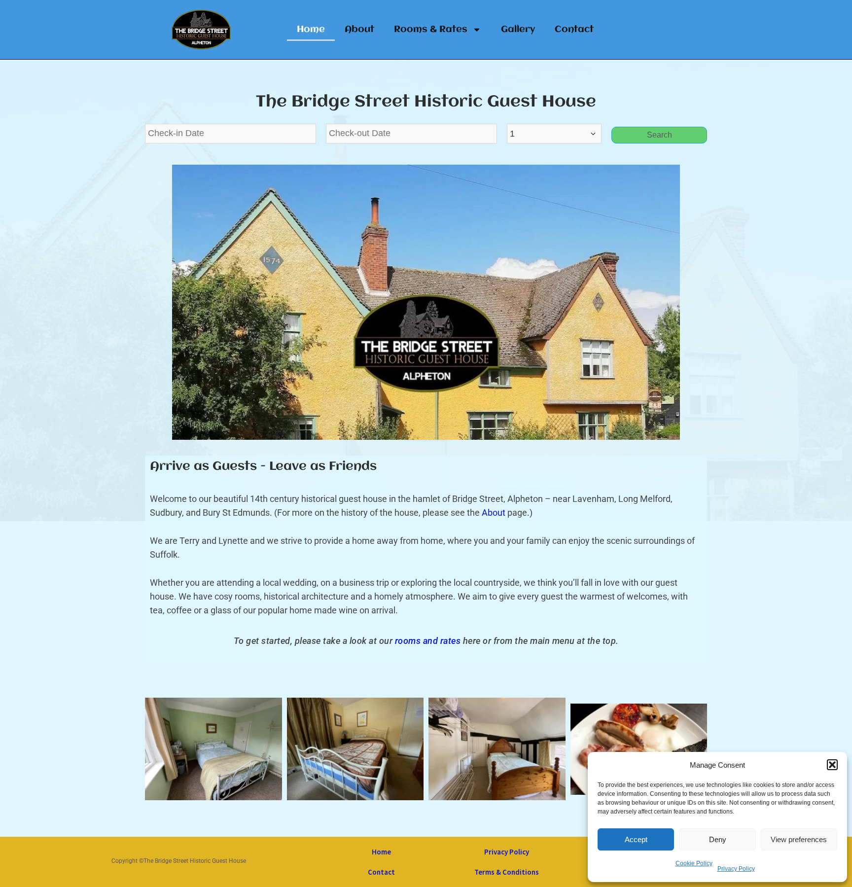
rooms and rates (428, 641)
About (359, 30)
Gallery (518, 30)
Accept (636, 839)
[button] (832, 765)
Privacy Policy (736, 868)
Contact (574, 30)
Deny (717, 839)
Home (311, 30)
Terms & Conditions (506, 872)
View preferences (799, 839)
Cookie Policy (693, 863)
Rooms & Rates (430, 30)
